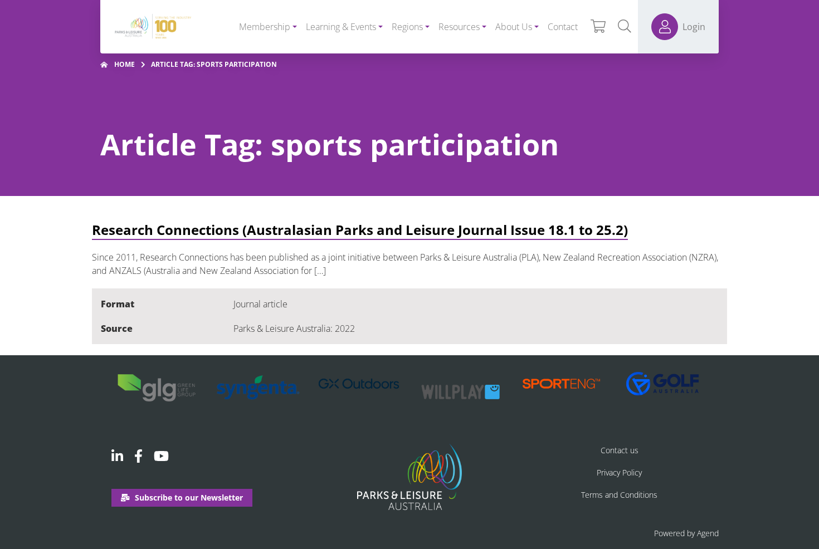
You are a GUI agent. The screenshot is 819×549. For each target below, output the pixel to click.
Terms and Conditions (619, 494)
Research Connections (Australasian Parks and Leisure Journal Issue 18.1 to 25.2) (360, 229)
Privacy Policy (619, 472)
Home (124, 64)
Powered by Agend (686, 533)
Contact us (619, 450)
